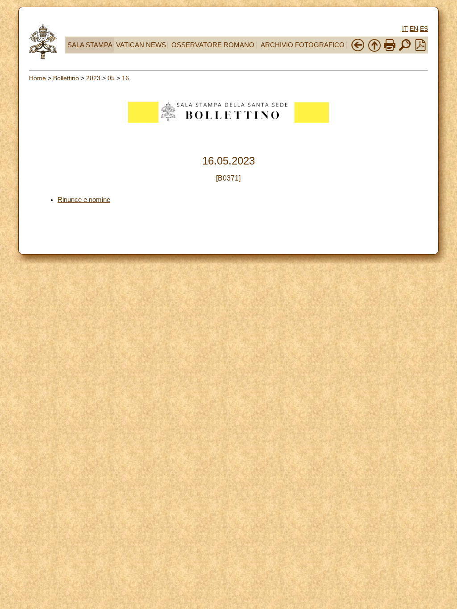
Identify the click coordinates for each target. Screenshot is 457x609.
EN (414, 28)
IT (405, 28)
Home (37, 78)
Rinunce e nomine (84, 199)
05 (111, 78)
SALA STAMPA (89, 45)
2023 (93, 78)
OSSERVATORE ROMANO (212, 45)
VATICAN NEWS (141, 45)
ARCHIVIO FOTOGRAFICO (303, 45)
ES (424, 28)
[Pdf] (420, 48)
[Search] (405, 49)
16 (125, 78)
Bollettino (66, 78)
